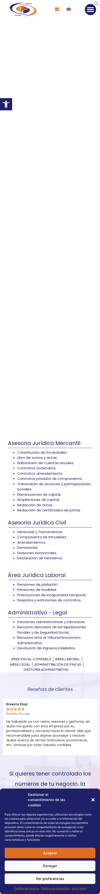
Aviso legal (79, 888)
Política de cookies (26, 888)
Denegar (50, 866)
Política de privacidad (55, 888)
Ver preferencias (50, 878)
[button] (6, 104)
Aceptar (50, 853)
